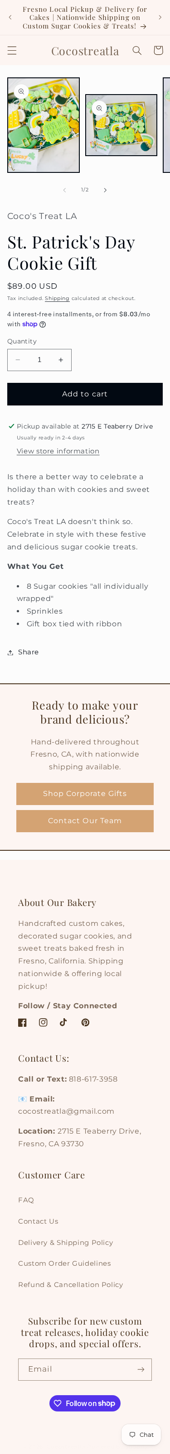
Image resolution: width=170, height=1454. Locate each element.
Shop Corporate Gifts (85, 793)
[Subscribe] (141, 1370)
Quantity (22, 341)
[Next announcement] (160, 18)
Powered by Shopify (117, 1447)
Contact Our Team (85, 820)
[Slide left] (64, 190)
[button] (11, 50)
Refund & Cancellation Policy (70, 1285)
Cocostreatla (66, 1447)
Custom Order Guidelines (64, 1263)
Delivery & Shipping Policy (65, 1243)
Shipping (57, 298)
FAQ (26, 1200)
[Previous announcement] (10, 18)
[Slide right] (106, 190)
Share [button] (28, 652)
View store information (58, 451)
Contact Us (38, 1221)
